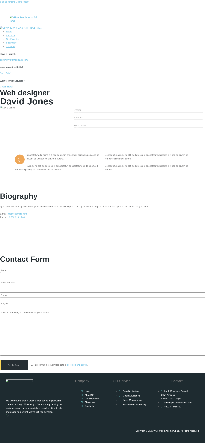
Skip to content (7, 1)
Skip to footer (22, 1)
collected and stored (77, 364)
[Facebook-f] (8, 416)
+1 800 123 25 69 (16, 217)
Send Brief (5, 73)
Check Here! (6, 86)
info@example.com (17, 213)
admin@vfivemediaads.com (14, 60)
